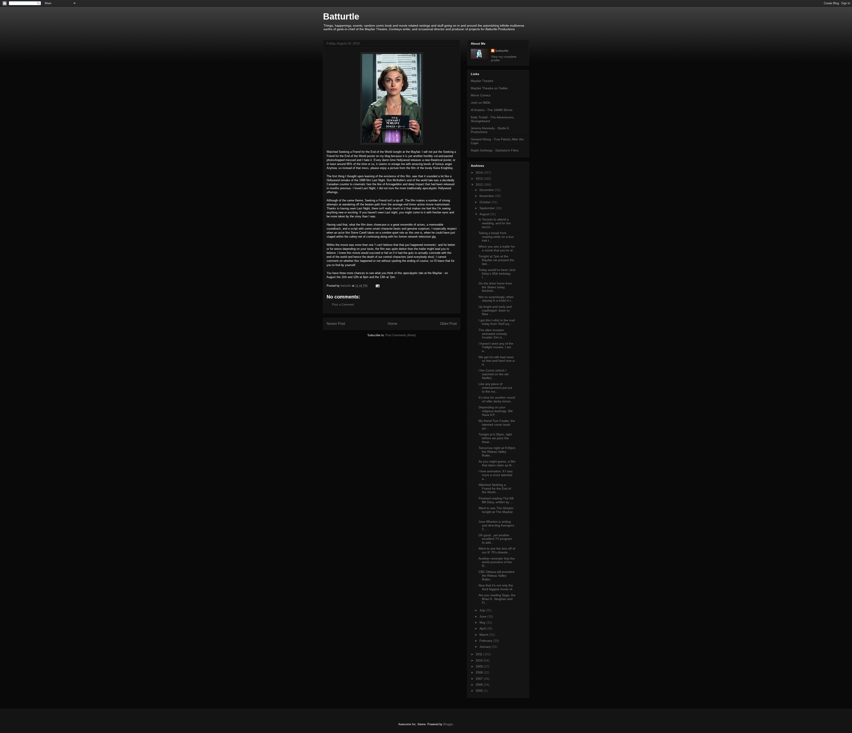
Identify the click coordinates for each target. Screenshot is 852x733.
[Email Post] (377, 285)
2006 (480, 684)
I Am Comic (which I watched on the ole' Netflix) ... (494, 374)
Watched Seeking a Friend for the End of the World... (495, 488)
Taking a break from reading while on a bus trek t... (496, 236)
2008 (480, 672)
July (482, 610)
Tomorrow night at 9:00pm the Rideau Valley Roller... (497, 451)
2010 (480, 660)
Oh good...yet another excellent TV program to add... (495, 538)
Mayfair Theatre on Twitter (489, 88)
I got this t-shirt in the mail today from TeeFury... (497, 322)
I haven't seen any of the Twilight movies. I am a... (496, 347)
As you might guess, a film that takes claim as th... (497, 463)
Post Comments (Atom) (400, 335)
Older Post (448, 324)
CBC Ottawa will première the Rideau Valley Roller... (497, 575)
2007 (480, 678)
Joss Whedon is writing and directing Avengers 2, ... (496, 525)
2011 (479, 654)
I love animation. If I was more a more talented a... (496, 475)
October (485, 202)
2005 (480, 690)
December (487, 190)
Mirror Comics (481, 95)
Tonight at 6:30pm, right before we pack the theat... (495, 438)
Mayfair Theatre (482, 81)
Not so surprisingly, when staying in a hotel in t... (496, 298)
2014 (480, 172)
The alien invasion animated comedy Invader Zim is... (493, 333)
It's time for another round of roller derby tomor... (497, 399)
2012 (480, 184)
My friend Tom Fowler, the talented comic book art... (497, 424)
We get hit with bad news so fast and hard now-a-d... (497, 360)
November (487, 196)
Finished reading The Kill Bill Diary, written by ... (496, 500)
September (487, 208)
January (485, 646)
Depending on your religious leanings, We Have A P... (496, 411)
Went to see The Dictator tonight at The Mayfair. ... (496, 511)
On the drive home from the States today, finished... (495, 287)
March (484, 634)
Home (392, 324)
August (484, 214)
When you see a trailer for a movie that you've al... (497, 248)
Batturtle (341, 16)
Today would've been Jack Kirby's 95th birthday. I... (497, 273)
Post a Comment (343, 304)
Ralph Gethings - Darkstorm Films (495, 150)
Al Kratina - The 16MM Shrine (492, 110)
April (483, 628)
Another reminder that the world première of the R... (497, 562)
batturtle (501, 50)
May (482, 622)
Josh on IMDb (480, 102)
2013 (480, 178)
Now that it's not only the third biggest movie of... (497, 587)
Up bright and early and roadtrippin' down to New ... (495, 310)
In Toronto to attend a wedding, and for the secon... (495, 223)
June (483, 616)
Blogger (448, 724)
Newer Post (336, 324)
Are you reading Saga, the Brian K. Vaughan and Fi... (497, 598)
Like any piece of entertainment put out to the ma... (495, 387)
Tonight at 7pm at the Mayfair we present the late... (496, 260)
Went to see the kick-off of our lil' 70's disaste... (497, 550)
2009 (480, 666)
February (486, 640)
